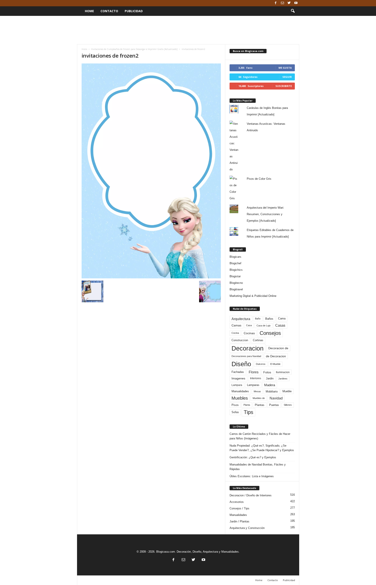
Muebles (240, 398)
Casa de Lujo (263, 325)
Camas (236, 325)
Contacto (109, 11)
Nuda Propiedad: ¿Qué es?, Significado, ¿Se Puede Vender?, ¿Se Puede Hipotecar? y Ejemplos (262, 448)
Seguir (287, 76)
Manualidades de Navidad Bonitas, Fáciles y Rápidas (258, 467)
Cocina (235, 333)
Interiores (255, 378)
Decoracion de (278, 348)
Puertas (274, 405)
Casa (249, 325)
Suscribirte (283, 86)
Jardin (270, 378)
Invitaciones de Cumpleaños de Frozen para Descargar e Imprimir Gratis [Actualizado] (134, 49)
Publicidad (134, 11)
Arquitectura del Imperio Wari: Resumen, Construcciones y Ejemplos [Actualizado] (265, 214)
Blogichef (235, 263)
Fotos (267, 372)
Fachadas (238, 372)
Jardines (282, 378)
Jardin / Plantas (239, 521)
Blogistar (235, 276)
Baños (269, 318)
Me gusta (285, 67)
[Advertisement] (188, 30)
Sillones (288, 405)
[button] (292, 11)
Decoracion (248, 348)
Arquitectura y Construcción (247, 528)
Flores (253, 372)
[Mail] (282, 3)
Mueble (287, 391)
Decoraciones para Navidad (246, 356)
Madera (269, 385)
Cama (281, 318)
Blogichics (236, 269)
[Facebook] (275, 3)
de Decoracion (276, 356)
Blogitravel (236, 289)
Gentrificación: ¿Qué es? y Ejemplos (253, 457)
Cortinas (258, 340)
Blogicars (235, 256)
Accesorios (237, 502)
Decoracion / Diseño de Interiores (251, 495)
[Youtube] (296, 3)
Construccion (240, 340)
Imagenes (238, 378)
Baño (257, 318)
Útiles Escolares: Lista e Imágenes (252, 476)
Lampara (237, 385)
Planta (246, 405)
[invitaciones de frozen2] (151, 170)
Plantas (259, 405)
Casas (280, 325)
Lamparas (253, 385)
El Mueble (275, 364)
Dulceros (260, 364)
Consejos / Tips (239, 508)
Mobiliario (272, 391)
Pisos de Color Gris (259, 178)
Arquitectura (241, 319)
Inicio (84, 49)
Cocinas (249, 333)
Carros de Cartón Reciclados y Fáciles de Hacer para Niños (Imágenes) (260, 436)
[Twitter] (289, 3)
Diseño (241, 364)
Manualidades (240, 391)
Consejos (270, 333)
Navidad (276, 398)
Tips (248, 412)
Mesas (257, 391)
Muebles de (259, 398)
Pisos (235, 405)
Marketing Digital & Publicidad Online (253, 295)
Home (89, 11)
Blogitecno (236, 282)
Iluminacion (283, 372)
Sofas (235, 412)
